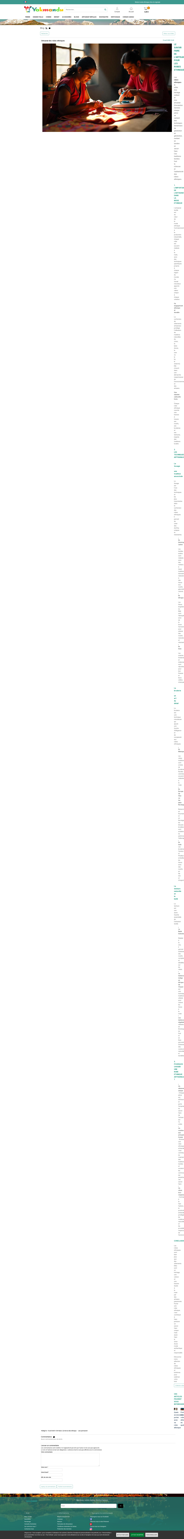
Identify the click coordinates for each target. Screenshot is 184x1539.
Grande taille (38, 17)
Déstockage (115, 17)
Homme (48, 17)
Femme (27, 17)
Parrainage (27, 1521)
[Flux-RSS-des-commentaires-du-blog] (50, 28)
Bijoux (76, 17)
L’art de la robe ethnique (69, 1431)
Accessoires (66, 17)
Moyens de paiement (63, 1516)
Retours (59, 1521)
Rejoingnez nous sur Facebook (99, 1516)
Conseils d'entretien (30, 1524)
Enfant (56, 17)
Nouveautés (103, 17)
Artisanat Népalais (89, 17)
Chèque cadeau (128, 17)
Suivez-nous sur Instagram (98, 1526)
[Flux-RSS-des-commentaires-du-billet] (54, 1437)
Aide (27, 1513)
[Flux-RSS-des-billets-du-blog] (46, 28)
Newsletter (27, 1519)
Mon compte (28, 1516)
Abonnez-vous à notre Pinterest (99, 1521)
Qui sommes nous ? (30, 1526)
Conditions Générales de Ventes (66, 1526)
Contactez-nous (29, 1529)
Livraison (60, 1519)
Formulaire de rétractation (65, 1524)
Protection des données (64, 1529)
